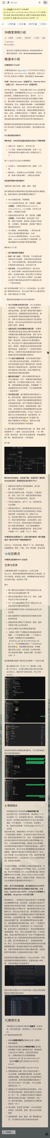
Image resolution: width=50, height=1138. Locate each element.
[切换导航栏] (4, 2)
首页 (17, 1061)
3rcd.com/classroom (32, 53)
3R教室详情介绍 (32, 811)
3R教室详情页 (17, 1040)
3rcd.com (39, 76)
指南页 (32, 1026)
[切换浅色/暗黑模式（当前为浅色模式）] (39, 2)
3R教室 (10, 9)
